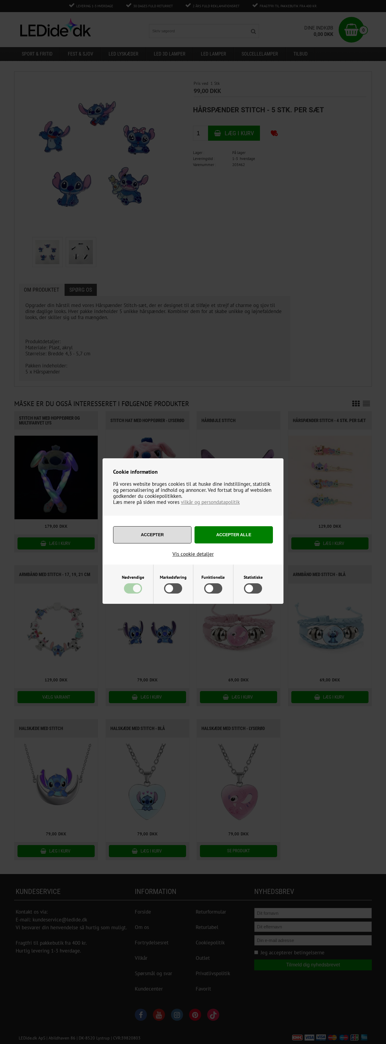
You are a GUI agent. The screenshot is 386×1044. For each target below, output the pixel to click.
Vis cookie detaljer (193, 554)
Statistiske (253, 577)
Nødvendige (133, 577)
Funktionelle (213, 577)
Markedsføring (173, 577)
